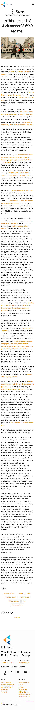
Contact (4, 692)
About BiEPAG (6, 682)
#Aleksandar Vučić (17, 605)
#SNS (28, 593)
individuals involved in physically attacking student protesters (15, 308)
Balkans (4, 74)
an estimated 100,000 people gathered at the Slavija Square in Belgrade (17, 157)
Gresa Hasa (11, 15)
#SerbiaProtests (24, 597)
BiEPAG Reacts (24, 682)
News (21, 685)
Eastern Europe (23, 72)
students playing (17, 226)
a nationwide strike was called (22, 190)
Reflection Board (6, 687)
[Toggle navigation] (33, 4)
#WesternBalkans (14, 601)
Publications (23, 690)
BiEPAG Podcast (24, 697)
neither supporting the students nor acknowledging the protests (17, 384)
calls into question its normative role (13, 389)
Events (21, 687)
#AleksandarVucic (9, 593)
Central (11, 72)
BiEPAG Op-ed (23, 692)
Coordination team (7, 685)
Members (4, 690)
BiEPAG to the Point (25, 694)
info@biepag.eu (24, 663)
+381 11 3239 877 (7, 663)
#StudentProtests (11, 597)
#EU (24, 601)
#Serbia (21, 593)
